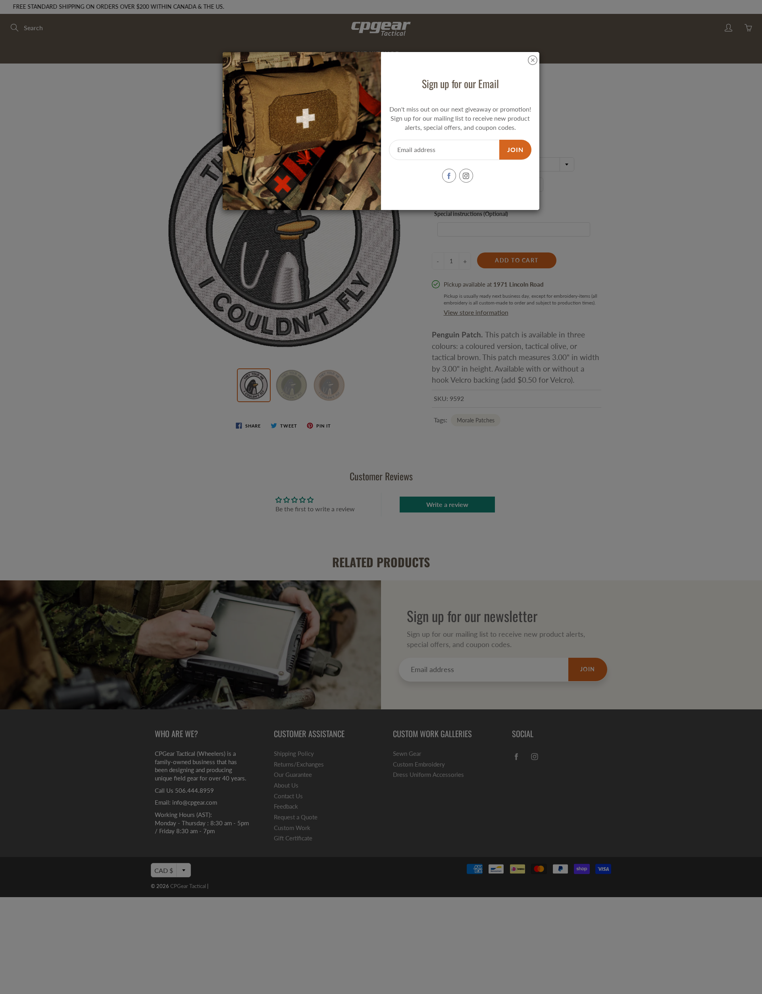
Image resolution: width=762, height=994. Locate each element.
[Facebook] (449, 176)
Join (515, 149)
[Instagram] (466, 176)
